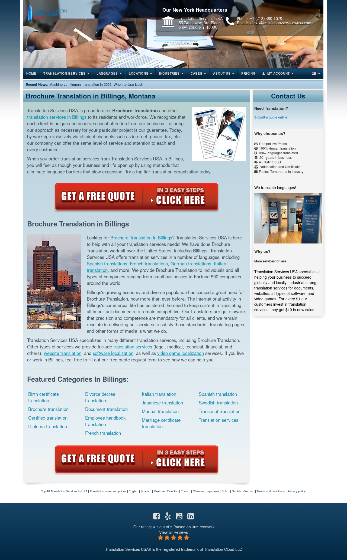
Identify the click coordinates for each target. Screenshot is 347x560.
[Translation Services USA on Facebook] (156, 517)
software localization (113, 353)
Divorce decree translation (100, 397)
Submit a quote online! (271, 117)
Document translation (106, 409)
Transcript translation (219, 411)
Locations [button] (138, 73)
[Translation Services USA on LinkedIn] (190, 517)
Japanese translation (162, 402)
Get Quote (136, 196)
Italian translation (159, 394)
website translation (62, 353)
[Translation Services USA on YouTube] (179, 517)
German (248, 491)
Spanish (146, 491)
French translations (149, 263)
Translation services (218, 420)
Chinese (198, 491)
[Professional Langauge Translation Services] (46, 12)
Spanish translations (107, 263)
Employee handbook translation (105, 420)
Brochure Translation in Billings (141, 237)
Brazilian (172, 491)
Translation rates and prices (108, 491)
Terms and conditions (271, 491)
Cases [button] (197, 73)
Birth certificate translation (43, 397)
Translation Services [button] (64, 73)
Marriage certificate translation (161, 423)
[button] (315, 73)
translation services (132, 346)
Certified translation (48, 417)
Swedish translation (218, 402)
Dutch (225, 491)
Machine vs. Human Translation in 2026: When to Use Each (96, 84)
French (185, 491)
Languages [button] (107, 73)
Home (31, 73)
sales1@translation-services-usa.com (280, 23)
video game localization (180, 353)
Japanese (212, 491)
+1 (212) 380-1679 (266, 18)
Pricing (248, 73)
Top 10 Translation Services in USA (64, 491)
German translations (191, 263)
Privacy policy (296, 491)
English (133, 491)
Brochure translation (48, 409)
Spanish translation (218, 394)
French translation (103, 433)
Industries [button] (169, 73)
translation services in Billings (56, 117)
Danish (236, 491)
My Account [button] (278, 73)
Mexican (159, 491)
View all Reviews (173, 532)
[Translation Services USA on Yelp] (168, 517)
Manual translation (160, 411)
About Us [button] (222, 73)
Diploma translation (47, 426)
